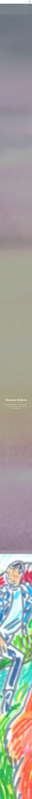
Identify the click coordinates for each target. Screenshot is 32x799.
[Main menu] (29, 2)
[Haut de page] (25, 793)
